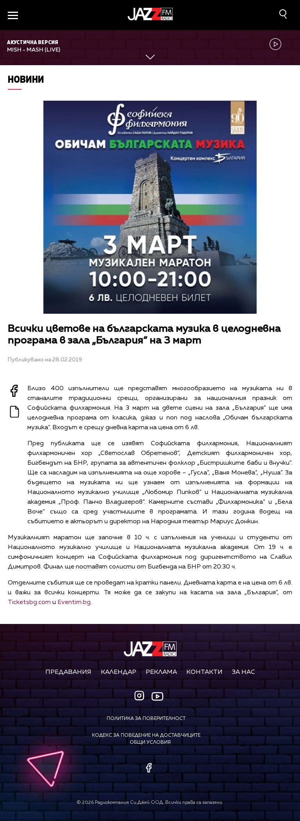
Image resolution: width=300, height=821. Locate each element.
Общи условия (150, 742)
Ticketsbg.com (29, 602)
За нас (243, 672)
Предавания (68, 672)
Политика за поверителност (146, 718)
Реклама (161, 672)
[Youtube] (157, 696)
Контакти (204, 672)
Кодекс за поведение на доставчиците (146, 735)
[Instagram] (140, 696)
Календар (118, 672)
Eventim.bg (74, 602)
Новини (26, 79)
